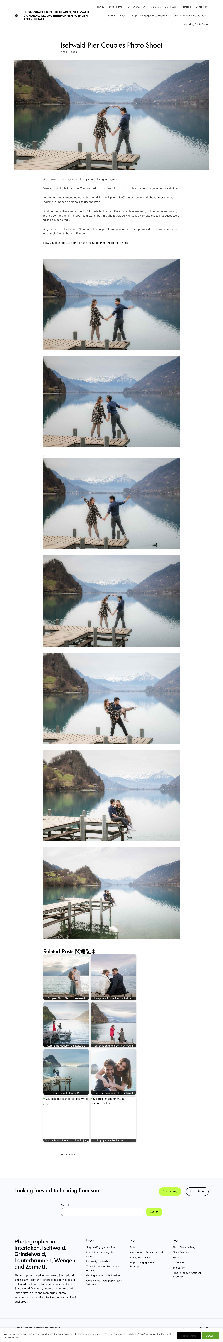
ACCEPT (210, 1335)
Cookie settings (188, 1335)
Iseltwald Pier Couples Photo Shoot (111, 45)
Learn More (197, 1191)
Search (65, 1205)
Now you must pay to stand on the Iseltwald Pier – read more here (85, 242)
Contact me (170, 1191)
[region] (111, 1335)
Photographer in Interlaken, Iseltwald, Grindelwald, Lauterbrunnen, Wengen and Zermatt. (56, 15)
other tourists (165, 197)
